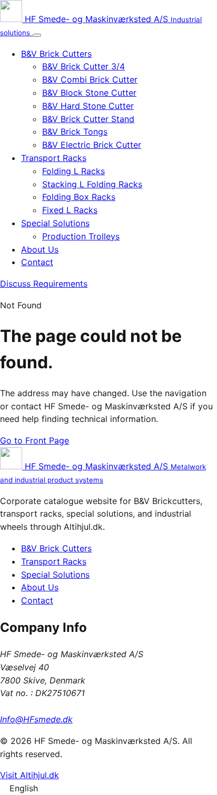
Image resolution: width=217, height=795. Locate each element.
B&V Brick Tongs (74, 131)
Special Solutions (55, 223)
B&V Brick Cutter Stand (88, 119)
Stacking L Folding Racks (92, 184)
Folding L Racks (73, 171)
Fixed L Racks (69, 210)
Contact (37, 262)
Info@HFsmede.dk (36, 719)
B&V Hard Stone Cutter (88, 105)
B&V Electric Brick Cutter (91, 144)
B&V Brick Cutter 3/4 (83, 66)
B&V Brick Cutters (56, 53)
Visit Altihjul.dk (29, 775)
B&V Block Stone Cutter (89, 92)
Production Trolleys (81, 236)
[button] (108, 788)
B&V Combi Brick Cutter (89, 79)
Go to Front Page (34, 440)
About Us (39, 249)
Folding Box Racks (78, 197)
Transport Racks (53, 158)
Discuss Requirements (43, 283)
